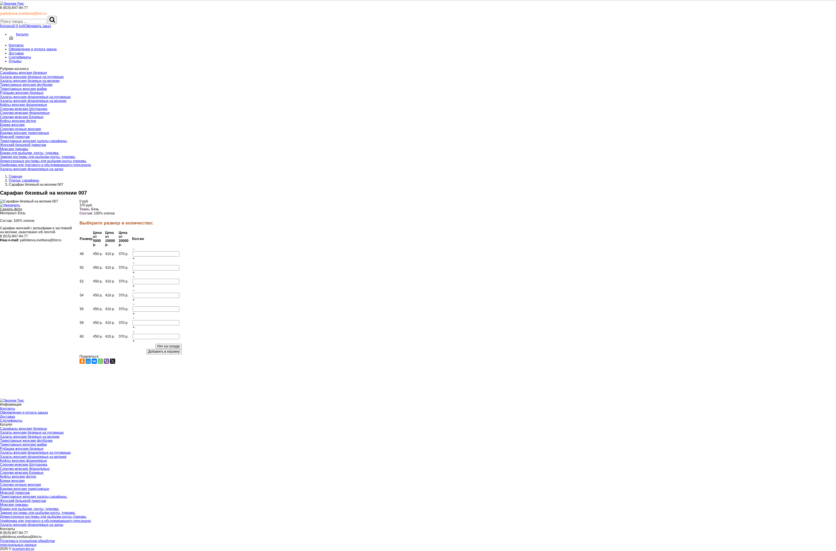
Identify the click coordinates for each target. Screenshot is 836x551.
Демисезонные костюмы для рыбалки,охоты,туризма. (43, 161)
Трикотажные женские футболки (26, 85)
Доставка (16, 53)
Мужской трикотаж (15, 137)
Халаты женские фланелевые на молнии (33, 101)
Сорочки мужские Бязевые (22, 117)
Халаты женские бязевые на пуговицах (32, 77)
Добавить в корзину (164, 351)
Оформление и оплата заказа (33, 49)
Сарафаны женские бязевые (23, 73)
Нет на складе (168, 346)
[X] (112, 361)
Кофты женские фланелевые (23, 105)
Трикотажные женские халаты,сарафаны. (33, 141)
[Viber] (106, 361)
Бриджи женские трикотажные (24, 133)
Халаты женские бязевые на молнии (29, 81)
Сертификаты (20, 57)
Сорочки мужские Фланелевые (25, 113)
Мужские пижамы (14, 149)
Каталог (22, 34)
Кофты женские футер (18, 121)
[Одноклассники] (82, 361)
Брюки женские (12, 125)
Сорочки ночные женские (20, 129)
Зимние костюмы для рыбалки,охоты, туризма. (38, 157)
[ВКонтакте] (94, 361)
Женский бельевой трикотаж (23, 145)
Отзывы (15, 61)
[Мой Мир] (88, 361)
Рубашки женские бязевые (22, 93)
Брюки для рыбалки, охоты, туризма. (29, 153)
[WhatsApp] (100, 361)
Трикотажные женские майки (23, 89)
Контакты (16, 45)
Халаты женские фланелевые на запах (31, 169)
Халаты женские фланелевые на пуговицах (35, 97)
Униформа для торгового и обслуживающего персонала (45, 165)
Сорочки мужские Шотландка (23, 109)
